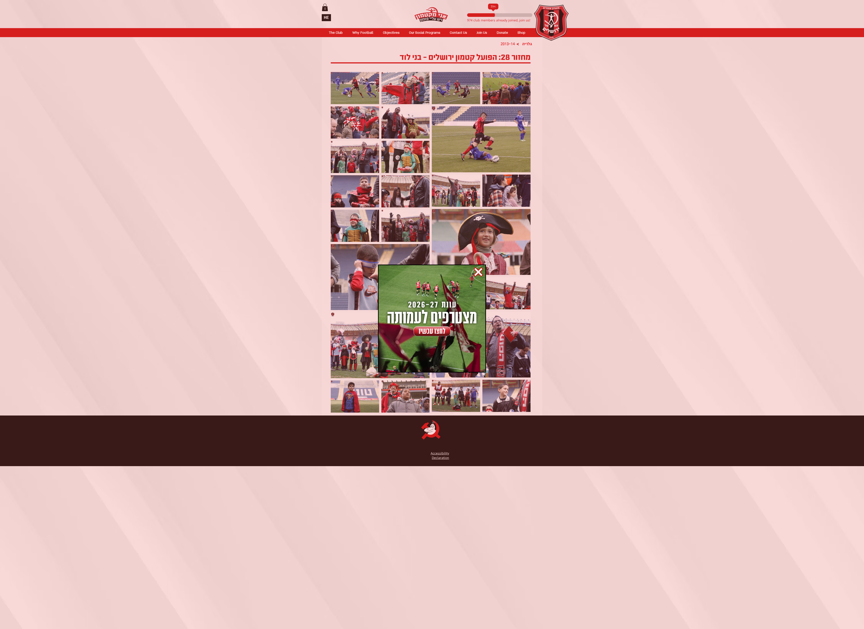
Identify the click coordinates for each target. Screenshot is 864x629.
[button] (478, 271)
